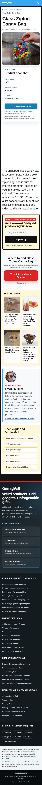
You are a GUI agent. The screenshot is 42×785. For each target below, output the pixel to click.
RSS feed (28, 737)
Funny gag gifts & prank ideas (14, 592)
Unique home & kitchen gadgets (15, 588)
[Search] (38, 2)
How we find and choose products (16, 675)
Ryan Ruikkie (10, 29)
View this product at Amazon (21, 275)
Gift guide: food (12, 455)
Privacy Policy (8, 704)
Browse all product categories (14, 611)
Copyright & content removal (13, 712)
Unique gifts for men (10, 628)
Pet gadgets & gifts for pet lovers (15, 607)
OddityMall (11, 489)
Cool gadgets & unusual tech (14, 584)
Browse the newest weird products (16, 664)
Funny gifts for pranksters (12, 651)
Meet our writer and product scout (16, 679)
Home (4, 10)
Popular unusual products (12, 668)
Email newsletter (10, 741)
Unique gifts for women (11, 632)
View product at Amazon (21, 106)
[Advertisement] (21, 147)
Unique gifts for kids (10, 643)
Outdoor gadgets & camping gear (15, 600)
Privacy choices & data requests (15, 708)
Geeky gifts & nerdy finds (12, 596)
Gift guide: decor (13, 444)
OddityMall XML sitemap (12, 715)
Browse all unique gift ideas (17, 467)
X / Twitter (18, 732)
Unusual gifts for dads (11, 636)
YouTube (18, 737)
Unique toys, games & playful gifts (16, 604)
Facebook (7, 732)
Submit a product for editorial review (16, 683)
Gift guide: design (13, 450)
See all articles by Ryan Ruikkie (19, 419)
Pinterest (28, 732)
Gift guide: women (13, 461)
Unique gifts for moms (11, 639)
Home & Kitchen (15, 10)
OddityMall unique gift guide (13, 624)
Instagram (7, 737)
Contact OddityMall (10, 696)
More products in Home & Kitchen (19, 438)
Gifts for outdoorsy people (13, 647)
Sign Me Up (21, 239)
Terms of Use (7, 700)
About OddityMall (9, 672)
